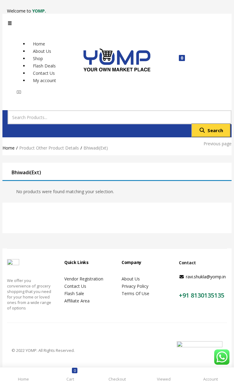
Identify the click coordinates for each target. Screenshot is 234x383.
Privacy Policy (135, 286)
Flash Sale (74, 293)
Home (8, 148)
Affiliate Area (77, 301)
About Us (131, 279)
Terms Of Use (135, 293)
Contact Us (75, 286)
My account (44, 80)
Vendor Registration (83, 279)
